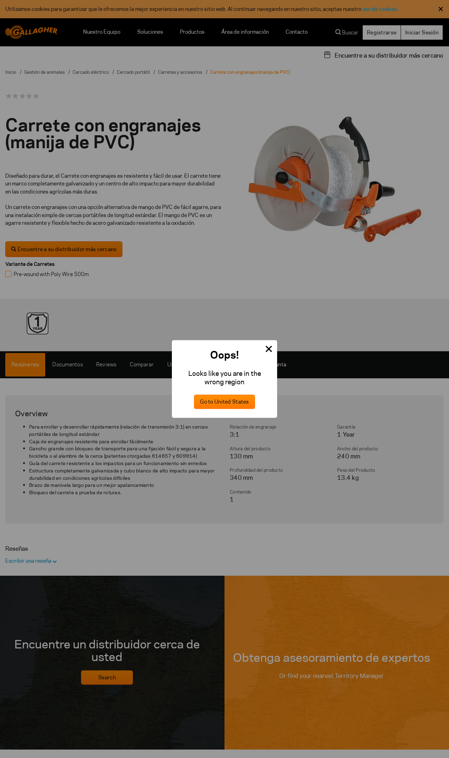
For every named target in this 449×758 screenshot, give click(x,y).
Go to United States (224, 402)
